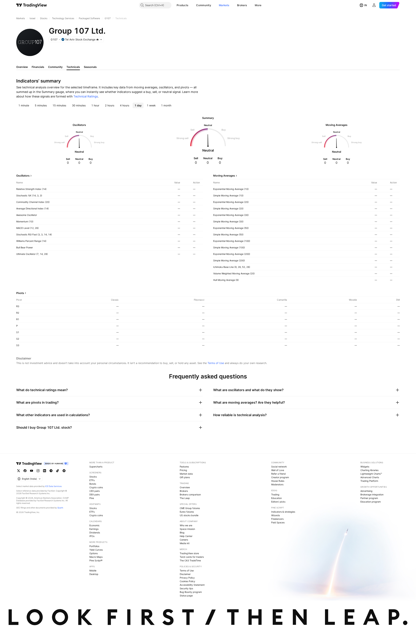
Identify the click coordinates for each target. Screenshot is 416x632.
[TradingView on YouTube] (31, 470)
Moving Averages (224, 175)
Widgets (364, 466)
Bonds (92, 483)
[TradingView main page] (31, 5)
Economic (94, 525)
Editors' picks (278, 501)
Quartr (60, 507)
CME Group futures (190, 508)
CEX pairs (94, 491)
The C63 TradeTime (190, 560)
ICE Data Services (53, 486)
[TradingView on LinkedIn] (44, 470)
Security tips (186, 588)
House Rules (277, 480)
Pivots (20, 293)
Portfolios (94, 546)
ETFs (92, 480)
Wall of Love (277, 470)
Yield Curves (96, 549)
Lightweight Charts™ (371, 473)
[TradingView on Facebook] (25, 470)
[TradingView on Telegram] (51, 470)
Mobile (92, 570)
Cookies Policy (187, 581)
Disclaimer (185, 574)
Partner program (369, 498)
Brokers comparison (190, 494)
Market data (186, 473)
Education (276, 498)
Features (184, 466)
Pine (91, 498)
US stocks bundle (189, 515)
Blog (182, 532)
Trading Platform (369, 480)
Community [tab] (55, 67)
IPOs (91, 536)
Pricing (183, 470)
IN (365, 5)
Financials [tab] (38, 67)
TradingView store (189, 553)
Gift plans (185, 477)
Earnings (93, 529)
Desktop (93, 574)
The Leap (185, 498)
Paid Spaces (278, 522)
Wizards (275, 515)
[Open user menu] (374, 5)
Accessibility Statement (192, 584)
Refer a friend (278, 473)
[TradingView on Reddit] (64, 470)
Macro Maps (96, 556)
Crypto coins (96, 487)
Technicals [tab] (73, 67)
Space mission (187, 529)
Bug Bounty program (191, 592)
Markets (224, 5)
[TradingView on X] (18, 470)
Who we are (186, 525)
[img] (97, 39)
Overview (185, 487)
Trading (275, 494)
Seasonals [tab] (90, 67)
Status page (186, 595)
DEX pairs (94, 494)
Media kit (184, 543)
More (258, 5)
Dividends (94, 532)
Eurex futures (187, 511)
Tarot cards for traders (192, 556)
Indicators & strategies (283, 511)
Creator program (280, 477)
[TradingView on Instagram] (38, 470)
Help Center (186, 536)
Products (182, 5)
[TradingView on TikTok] (57, 470)
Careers (184, 539)
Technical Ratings (85, 96)
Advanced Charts (369, 477)
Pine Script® (95, 560)
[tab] (23, 105)
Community (203, 5)
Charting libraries (369, 470)
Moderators (277, 484)
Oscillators (23, 175)
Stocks (93, 476)
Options (93, 553)
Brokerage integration (372, 494)
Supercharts (95, 466)
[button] (190, 5)
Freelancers (277, 518)
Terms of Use (216, 363)
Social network (279, 466)
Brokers (242, 5)
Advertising (366, 491)
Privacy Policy (187, 577)
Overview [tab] (22, 67)
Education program (370, 501)
